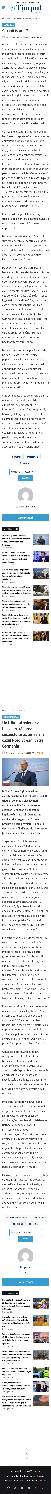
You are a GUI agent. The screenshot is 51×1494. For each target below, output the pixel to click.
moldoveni (33, 456)
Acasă (7, 18)
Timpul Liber (32, 1480)
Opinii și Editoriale (21, 18)
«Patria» (17, 456)
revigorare (26, 462)
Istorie (40, 1475)
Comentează (25, 518)
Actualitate (12, 1475)
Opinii (32, 1475)
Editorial (35, 18)
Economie (19, 1480)
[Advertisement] (25, 676)
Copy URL (25, 478)
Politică (24, 1475)
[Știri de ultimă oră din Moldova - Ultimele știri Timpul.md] (26, 7)
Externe (8, 1480)
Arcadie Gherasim (12, 37)
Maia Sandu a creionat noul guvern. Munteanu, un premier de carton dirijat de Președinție (16, 604)
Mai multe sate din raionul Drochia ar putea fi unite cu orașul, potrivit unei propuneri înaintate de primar (16, 590)
